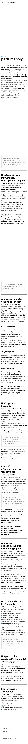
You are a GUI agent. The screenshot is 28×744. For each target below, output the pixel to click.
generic (3, 56)
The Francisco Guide (8, 2)
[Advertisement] (14, 28)
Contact (5, 731)
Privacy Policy (7, 730)
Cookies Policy (7, 728)
